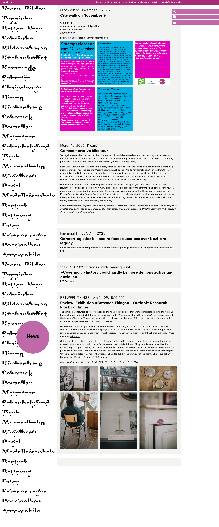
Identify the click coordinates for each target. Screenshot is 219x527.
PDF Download (67, 281)
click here (75, 336)
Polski (154, 2)
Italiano (133, 2)
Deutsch (99, 2)
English (108, 2)
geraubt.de (7, 2)
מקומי (125, 2)
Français (117, 2)
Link (62, 251)
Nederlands (143, 2)
